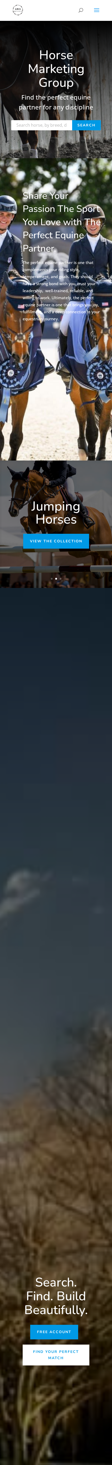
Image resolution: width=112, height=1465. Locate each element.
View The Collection (56, 541)
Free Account (54, 1331)
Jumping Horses (56, 512)
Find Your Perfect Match (56, 1354)
